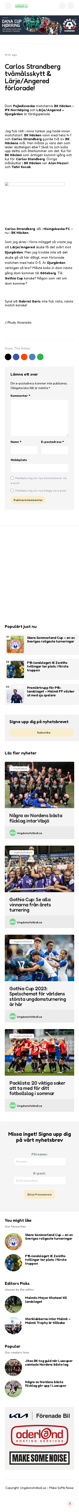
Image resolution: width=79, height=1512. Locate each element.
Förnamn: (39, 1154)
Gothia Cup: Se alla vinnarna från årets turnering (30, 905)
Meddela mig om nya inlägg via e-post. (41, 490)
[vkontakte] (32, 357)
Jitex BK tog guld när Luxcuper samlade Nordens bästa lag (49, 1363)
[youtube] (35, 1502)
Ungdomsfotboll (22, 852)
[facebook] (16, 357)
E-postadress (52, 442)
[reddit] (24, 357)
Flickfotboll (20, 768)
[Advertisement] (39, 574)
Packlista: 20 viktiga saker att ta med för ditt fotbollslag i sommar (37, 1088)
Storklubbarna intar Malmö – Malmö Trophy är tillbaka (47, 1321)
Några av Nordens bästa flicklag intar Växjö (35, 818)
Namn (16, 442)
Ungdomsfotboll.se (29, 833)
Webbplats (19, 460)
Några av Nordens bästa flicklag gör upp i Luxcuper (45, 1384)
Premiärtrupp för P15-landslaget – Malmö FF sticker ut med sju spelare (50, 691)
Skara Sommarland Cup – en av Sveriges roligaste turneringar (51, 639)
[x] (8, 357)
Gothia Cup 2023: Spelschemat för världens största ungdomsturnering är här (37, 996)
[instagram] (43, 1502)
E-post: (39, 1173)
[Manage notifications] (70, 1503)
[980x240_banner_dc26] (39, 25)
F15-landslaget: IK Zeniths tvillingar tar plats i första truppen (47, 666)
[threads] (51, 1502)
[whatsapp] (40, 357)
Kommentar (20, 396)
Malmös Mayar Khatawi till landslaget (46, 1300)
